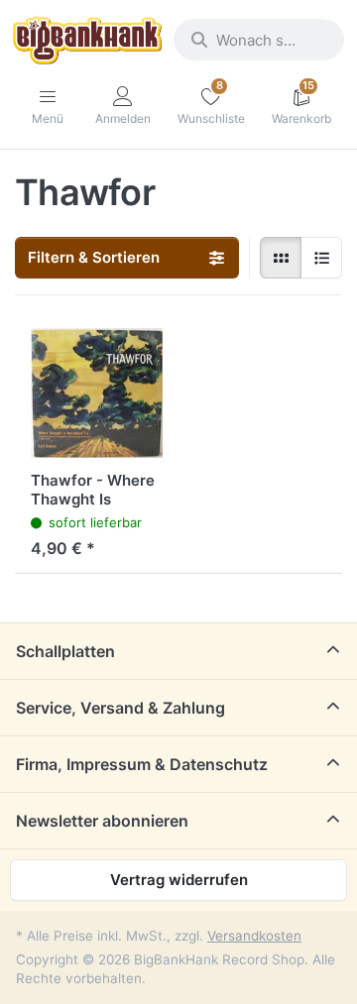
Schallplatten (65, 651)
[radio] (280, 258)
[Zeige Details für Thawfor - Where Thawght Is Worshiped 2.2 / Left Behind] (97, 393)
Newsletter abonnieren (102, 821)
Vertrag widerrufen (179, 879)
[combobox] (259, 39)
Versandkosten (254, 936)
